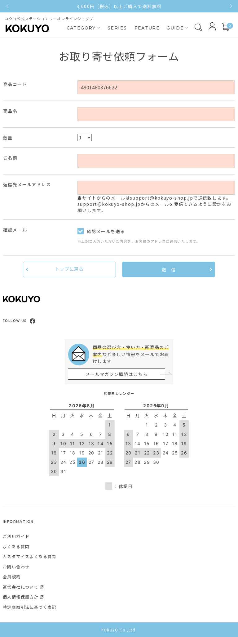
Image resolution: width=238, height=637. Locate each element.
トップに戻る (69, 269)
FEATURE (147, 28)
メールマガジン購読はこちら (117, 374)
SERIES (117, 28)
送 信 (168, 269)
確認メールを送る (106, 231)
